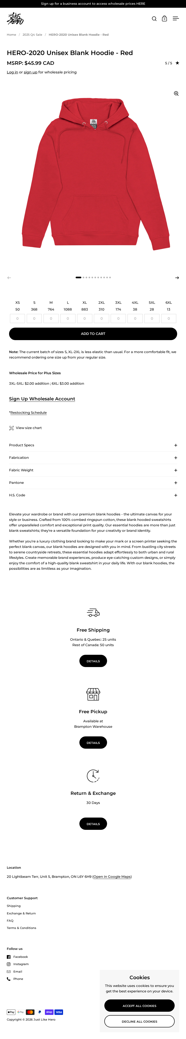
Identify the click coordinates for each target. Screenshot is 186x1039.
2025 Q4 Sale (32, 34)
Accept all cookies (139, 1006)
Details (93, 661)
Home (11, 34)
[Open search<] (154, 18)
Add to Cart (93, 334)
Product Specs (21, 445)
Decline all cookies (139, 1021)
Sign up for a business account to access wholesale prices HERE (93, 3)
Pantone (16, 482)
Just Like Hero (44, 1019)
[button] (177, 277)
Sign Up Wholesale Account (42, 399)
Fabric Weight (21, 470)
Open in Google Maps (112, 876)
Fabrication (19, 457)
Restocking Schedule (28, 412)
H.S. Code (17, 495)
